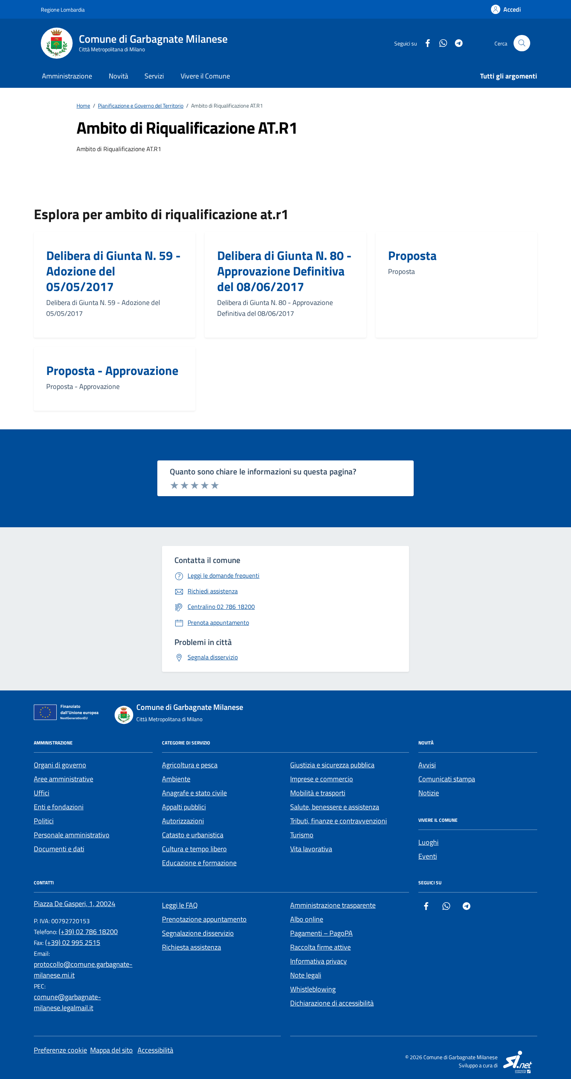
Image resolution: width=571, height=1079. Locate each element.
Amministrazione (67, 76)
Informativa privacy (318, 961)
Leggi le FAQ (180, 905)
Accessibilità (155, 1050)
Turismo (301, 835)
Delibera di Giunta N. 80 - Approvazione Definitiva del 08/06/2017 (284, 271)
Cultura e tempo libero (194, 849)
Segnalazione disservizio (198, 933)
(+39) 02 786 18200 (88, 931)
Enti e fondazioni (59, 807)
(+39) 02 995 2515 (72, 942)
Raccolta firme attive (320, 947)
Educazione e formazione (199, 863)
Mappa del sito (111, 1050)
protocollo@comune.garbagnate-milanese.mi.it (83, 969)
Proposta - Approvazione (112, 370)
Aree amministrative (63, 779)
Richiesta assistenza (191, 947)
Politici (44, 821)
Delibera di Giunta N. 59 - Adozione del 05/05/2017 (113, 271)
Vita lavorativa (311, 849)
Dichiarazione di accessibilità (332, 1003)
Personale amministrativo (72, 835)
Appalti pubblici (184, 807)
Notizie (428, 793)
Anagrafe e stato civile (194, 793)
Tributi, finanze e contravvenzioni (338, 821)
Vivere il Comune (205, 76)
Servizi (154, 76)
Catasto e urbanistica (192, 835)
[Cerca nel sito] (522, 43)
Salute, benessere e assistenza (334, 807)
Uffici (41, 793)
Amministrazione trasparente (333, 905)
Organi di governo (60, 765)
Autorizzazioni (183, 821)
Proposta (412, 255)
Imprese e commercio (321, 779)
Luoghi (428, 842)
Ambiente (176, 779)
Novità (118, 76)
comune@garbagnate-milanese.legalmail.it (67, 1002)
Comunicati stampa (446, 779)
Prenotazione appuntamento (204, 919)
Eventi (427, 856)
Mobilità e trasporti (317, 793)
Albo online (306, 919)
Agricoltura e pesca (190, 765)
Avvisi (427, 765)
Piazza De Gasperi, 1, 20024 (74, 903)
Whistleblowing (313, 989)
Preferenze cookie (60, 1050)
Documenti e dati (59, 849)
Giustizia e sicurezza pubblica (332, 765)
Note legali (305, 975)
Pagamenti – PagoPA (321, 933)
